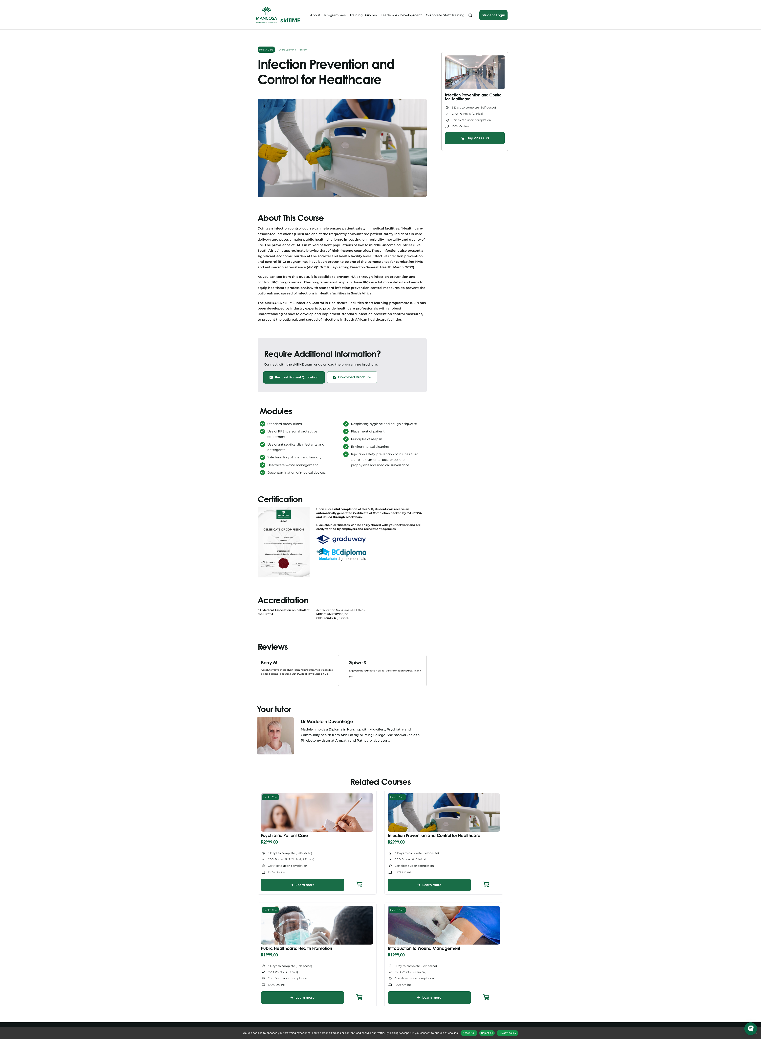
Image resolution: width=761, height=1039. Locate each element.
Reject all (487, 1032)
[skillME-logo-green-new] (278, 7)
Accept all (469, 1032)
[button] (470, 15)
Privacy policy (507, 1032)
